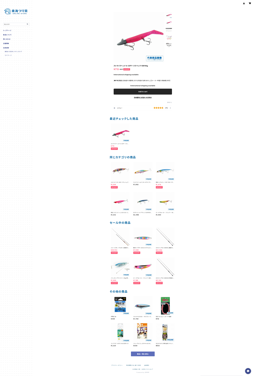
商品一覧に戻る (143, 354)
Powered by (140, 372)
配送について (7, 35)
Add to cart (142, 92)
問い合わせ (6, 39)
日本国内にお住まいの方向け (143, 97)
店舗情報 (6, 43)
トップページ (7, 30)
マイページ (8, 55)
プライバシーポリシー (117, 365)
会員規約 (146, 365)
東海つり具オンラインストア (13, 51)
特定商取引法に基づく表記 (133, 365)
